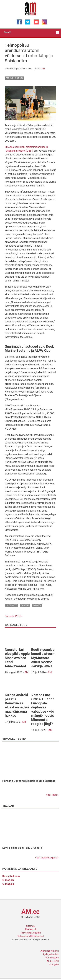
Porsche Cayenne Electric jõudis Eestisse (28, 780)
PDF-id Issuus (52, 957)
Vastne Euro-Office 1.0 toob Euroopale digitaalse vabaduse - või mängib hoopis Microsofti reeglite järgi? (42, 709)
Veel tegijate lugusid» (47, 857)
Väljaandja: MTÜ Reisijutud (31, 936)
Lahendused (11, 605)
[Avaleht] (30, 9)
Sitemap (30, 926)
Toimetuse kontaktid (30, 932)
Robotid (25, 605)
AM (43, 68)
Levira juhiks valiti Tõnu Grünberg (22, 847)
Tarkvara (37, 605)
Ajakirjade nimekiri (50, 951)
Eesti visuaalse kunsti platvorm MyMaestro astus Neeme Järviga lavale (43, 658)
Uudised (19, 78)
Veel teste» (52, 794)
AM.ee (30, 911)
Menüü (7, 32)
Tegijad (9, 78)
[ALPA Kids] (30, 103)
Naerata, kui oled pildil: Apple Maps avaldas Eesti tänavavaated (17, 658)
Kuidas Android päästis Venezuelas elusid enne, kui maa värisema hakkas (17, 705)
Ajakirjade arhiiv (51, 954)
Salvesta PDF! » (14, 616)
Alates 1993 (53, 961)
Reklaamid (30, 929)
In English (54, 964)
